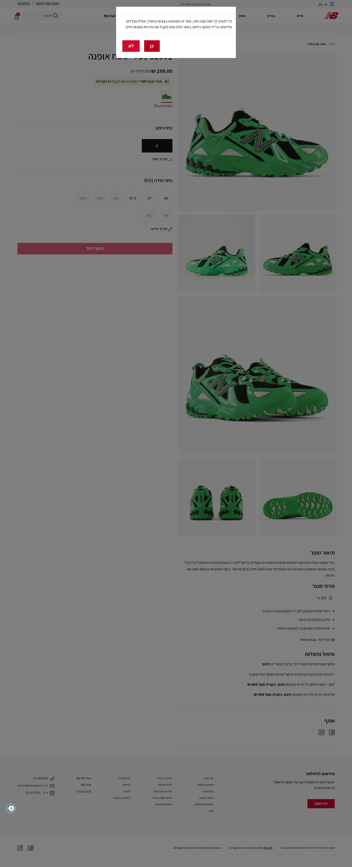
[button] (11, 808)
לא (131, 46)
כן (152, 46)
